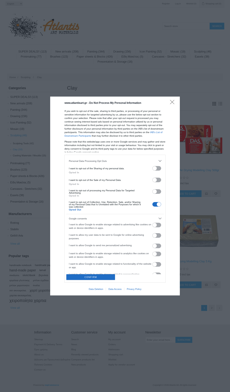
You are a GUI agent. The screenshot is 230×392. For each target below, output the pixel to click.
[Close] (173, 103)
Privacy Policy (134, 289)
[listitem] (115, 161)
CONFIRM (91, 277)
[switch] (156, 168)
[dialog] (115, 196)
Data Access (115, 289)
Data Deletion (96, 289)
